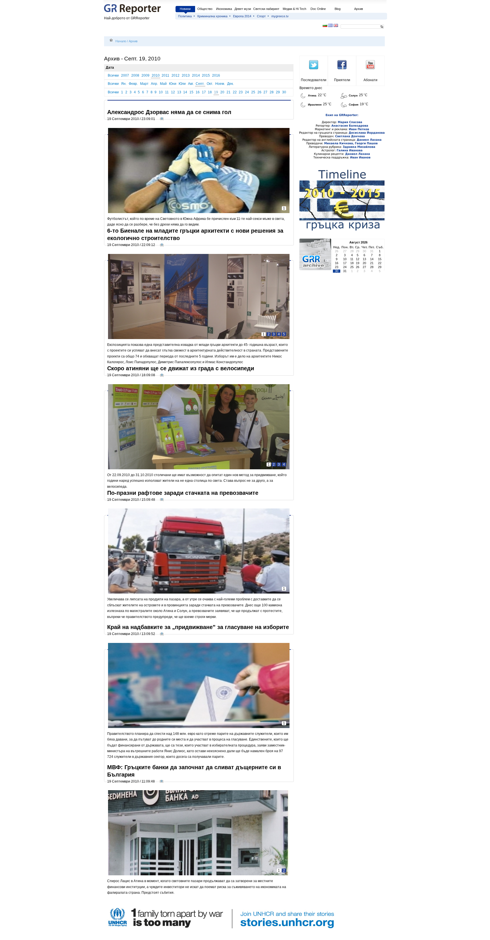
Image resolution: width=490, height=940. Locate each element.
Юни (172, 84)
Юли (182, 84)
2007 (125, 75)
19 (216, 92)
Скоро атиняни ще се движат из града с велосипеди (180, 368)
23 (241, 92)
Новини (185, 8)
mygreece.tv (280, 16)
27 (265, 92)
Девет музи (243, 8)
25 (253, 92)
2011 (165, 75)
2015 (206, 75)
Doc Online (318, 8)
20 (222, 92)
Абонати (370, 80)
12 (173, 92)
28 (272, 92)
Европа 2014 (242, 16)
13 (179, 92)
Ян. (123, 84)
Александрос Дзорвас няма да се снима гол (169, 112)
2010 (156, 75)
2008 (135, 75)
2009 (145, 75)
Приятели (342, 80)
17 (204, 92)
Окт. (210, 84)
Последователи (313, 80)
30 (284, 92)
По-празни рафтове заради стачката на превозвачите (182, 493)
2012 (175, 75)
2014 (196, 75)
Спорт (261, 16)
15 (191, 92)
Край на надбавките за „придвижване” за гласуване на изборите (198, 627)
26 (259, 92)
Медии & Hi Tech (294, 8)
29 (278, 92)
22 (235, 92)
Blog (338, 8)
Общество (204, 8)
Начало (120, 41)
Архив (358, 8)
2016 (216, 75)
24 (247, 92)
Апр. (154, 84)
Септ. (200, 84)
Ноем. (220, 84)
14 (185, 92)
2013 (186, 75)
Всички (113, 75)
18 (210, 92)
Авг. (191, 84)
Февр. (133, 84)
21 (229, 92)
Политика (185, 16)
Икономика (224, 8)
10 (161, 92)
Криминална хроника (212, 16)
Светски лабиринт (266, 8)
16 (198, 92)
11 (167, 92)
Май (163, 84)
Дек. (230, 84)
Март (144, 84)
